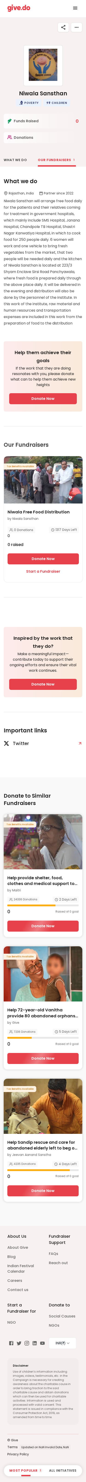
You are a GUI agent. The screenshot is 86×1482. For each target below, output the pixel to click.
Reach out (58, 1263)
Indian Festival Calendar (20, 1268)
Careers (14, 1280)
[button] (29, 102)
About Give (17, 1247)
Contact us (17, 1289)
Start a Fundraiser (43, 571)
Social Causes (62, 1316)
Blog (11, 1256)
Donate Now (43, 398)
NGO (11, 1322)
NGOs (54, 1325)
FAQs (53, 1253)
